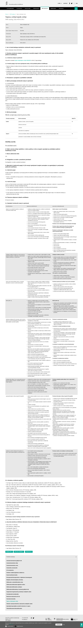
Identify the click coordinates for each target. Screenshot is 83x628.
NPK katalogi (12, 14)
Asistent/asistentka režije (12, 563)
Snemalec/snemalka (10, 598)
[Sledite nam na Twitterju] (71, 3)
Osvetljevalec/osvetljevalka (12, 594)
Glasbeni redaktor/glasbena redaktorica (15, 572)
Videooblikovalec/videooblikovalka (14, 608)
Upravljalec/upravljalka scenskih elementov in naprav (18, 606)
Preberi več (11, 624)
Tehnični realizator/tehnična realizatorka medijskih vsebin (19, 603)
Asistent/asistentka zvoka (12, 565)
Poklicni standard (18, 551)
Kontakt (65, 3)
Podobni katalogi (10, 556)
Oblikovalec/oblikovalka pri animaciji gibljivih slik (17, 589)
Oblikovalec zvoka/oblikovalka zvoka (14, 582)
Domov (6, 14)
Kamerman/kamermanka (11, 575)
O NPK (59, 3)
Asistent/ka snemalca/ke (11, 567)
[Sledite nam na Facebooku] (69, 3)
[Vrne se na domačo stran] (14, 3)
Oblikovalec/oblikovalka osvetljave (14, 586)
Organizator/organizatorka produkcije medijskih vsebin (18, 591)
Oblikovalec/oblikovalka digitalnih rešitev (15, 584)
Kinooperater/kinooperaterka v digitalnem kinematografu (19, 577)
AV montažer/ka (10, 570)
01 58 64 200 (25, 617)
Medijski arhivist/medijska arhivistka (14, 579)
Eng (77, 3)
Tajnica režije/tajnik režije (12, 601)
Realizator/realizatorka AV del (13, 596)
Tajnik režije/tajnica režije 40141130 (23, 60)
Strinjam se (58, 624)
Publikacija (28, 551)
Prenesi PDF (8, 551)
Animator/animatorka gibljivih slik (14, 560)
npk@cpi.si (25, 619)
